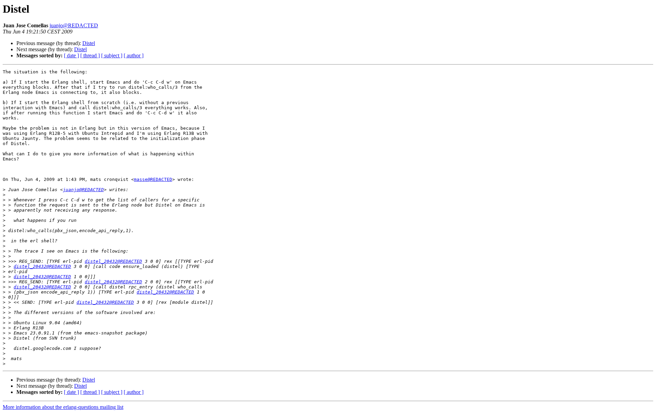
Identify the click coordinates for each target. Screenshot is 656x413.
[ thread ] (90, 55)
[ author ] (134, 55)
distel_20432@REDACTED (113, 261)
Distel (88, 43)
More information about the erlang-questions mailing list (63, 407)
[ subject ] (111, 55)
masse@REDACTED (153, 179)
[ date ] (71, 55)
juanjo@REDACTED (74, 25)
